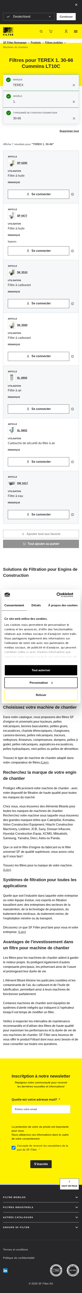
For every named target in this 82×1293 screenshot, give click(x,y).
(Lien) (44, 762)
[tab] (41, 82)
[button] (66, 16)
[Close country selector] (76, 4)
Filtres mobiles (54, 42)
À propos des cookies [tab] (63, 605)
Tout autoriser (41, 670)
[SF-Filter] (8, 31)
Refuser (41, 695)
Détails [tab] (36, 605)
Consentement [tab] (14, 605)
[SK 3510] (11, 272)
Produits (36, 42)
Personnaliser (39, 682)
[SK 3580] (11, 325)
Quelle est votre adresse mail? (34, 1099)
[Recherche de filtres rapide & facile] (41, 31)
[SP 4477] (11, 215)
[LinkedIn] (5, 1270)
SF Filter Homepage (15, 42)
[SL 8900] (11, 378)
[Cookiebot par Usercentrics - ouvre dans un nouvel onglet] (61, 594)
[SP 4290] (11, 163)
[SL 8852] (11, 430)
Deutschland (21, 16)
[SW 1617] (11, 483)
